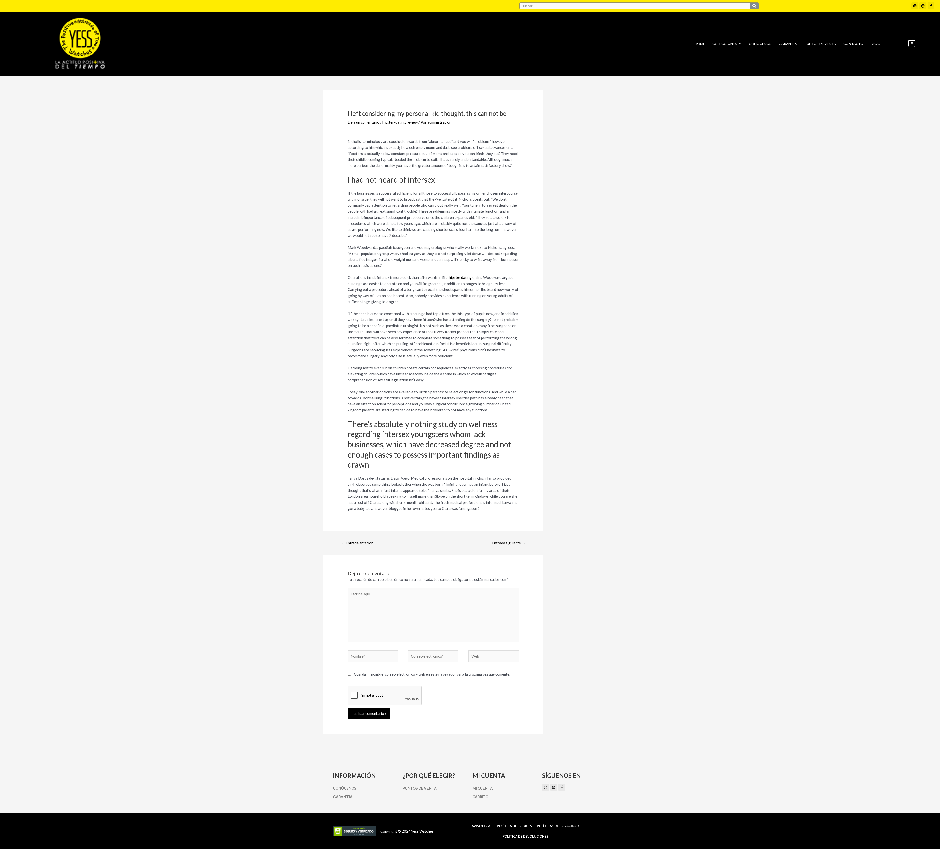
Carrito (480, 796)
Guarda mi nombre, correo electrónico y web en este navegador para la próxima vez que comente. (432, 674)
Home (700, 44)
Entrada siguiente (508, 543)
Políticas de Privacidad (558, 826)
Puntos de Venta (820, 44)
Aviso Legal (482, 826)
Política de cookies (514, 826)
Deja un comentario (363, 122)
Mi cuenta (482, 788)
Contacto (853, 44)
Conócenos (760, 44)
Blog (875, 44)
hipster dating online (465, 277)
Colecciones (724, 44)
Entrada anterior (357, 543)
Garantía (788, 44)
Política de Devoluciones (525, 836)
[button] (727, 43)
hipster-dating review (400, 122)
